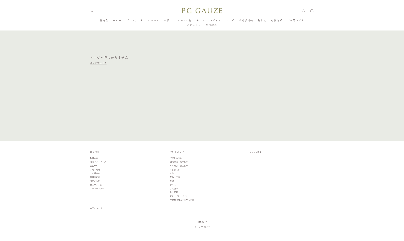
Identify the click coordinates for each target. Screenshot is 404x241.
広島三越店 (95, 169)
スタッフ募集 (255, 152)
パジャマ (153, 20)
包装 (172, 173)
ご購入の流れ (176, 158)
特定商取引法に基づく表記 (182, 199)
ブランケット (134, 20)
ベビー (117, 20)
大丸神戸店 (95, 173)
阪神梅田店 (95, 177)
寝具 (167, 20)
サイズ (173, 184)
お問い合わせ (96, 208)
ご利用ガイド (295, 20)
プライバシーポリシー (180, 195)
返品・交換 (175, 177)
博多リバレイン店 (98, 161)
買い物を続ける (98, 63)
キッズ (200, 20)
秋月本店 (94, 158)
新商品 (104, 20)
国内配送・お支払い (179, 161)
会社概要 (211, 25)
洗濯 (172, 180)
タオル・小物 (183, 20)
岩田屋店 (94, 165)
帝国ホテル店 (96, 184)
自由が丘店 (95, 180)
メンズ (230, 20)
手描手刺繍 (246, 20)
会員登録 (174, 188)
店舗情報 (276, 20)
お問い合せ (194, 25)
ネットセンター (97, 188)
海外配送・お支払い (179, 165)
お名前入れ (175, 169)
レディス (215, 20)
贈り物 (262, 20)
